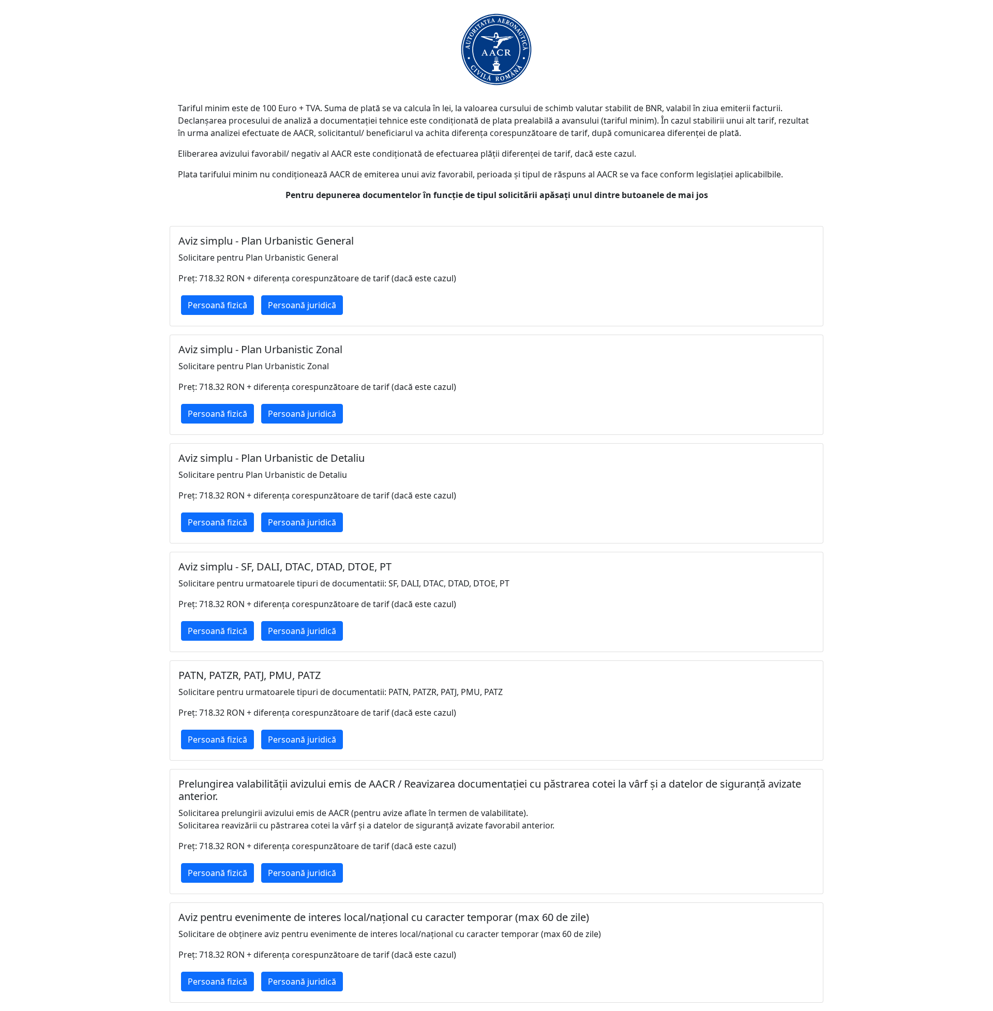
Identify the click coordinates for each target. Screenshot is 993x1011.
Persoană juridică (302, 305)
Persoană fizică (217, 305)
